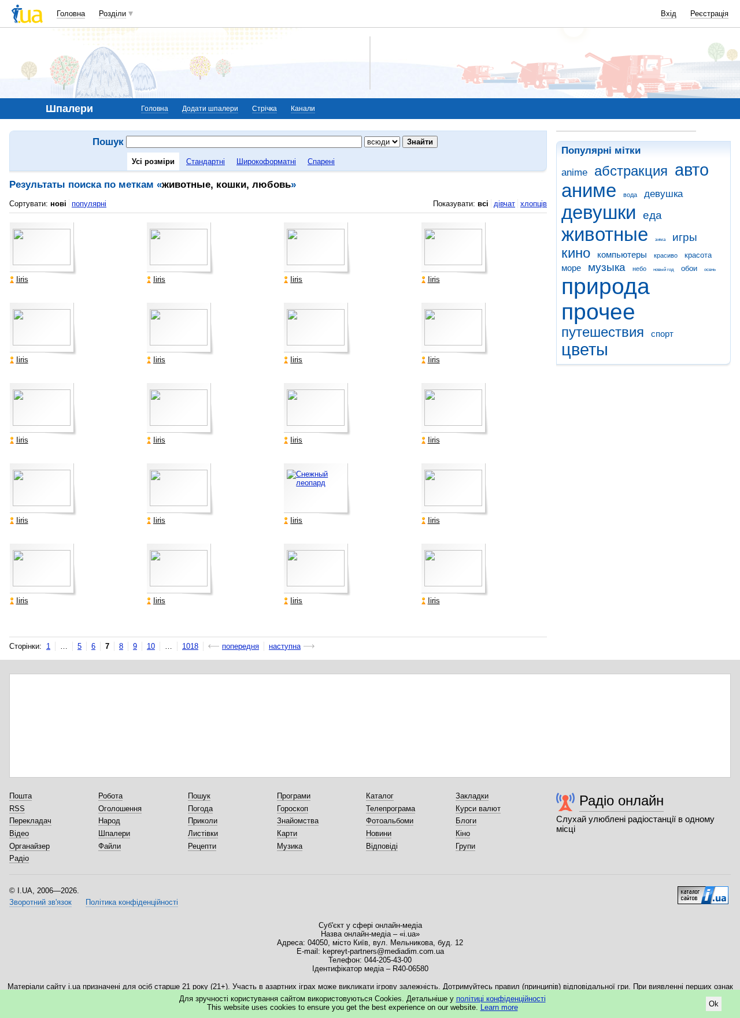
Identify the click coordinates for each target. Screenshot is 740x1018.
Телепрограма (390, 808)
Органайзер (29, 846)
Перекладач (30, 820)
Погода (200, 808)
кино (575, 253)
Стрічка (264, 109)
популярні (89, 203)
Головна (71, 13)
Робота (110, 796)
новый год (663, 269)
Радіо (19, 858)
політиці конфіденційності (501, 998)
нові (58, 203)
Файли (109, 846)
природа (605, 286)
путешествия (602, 332)
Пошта (20, 796)
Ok (714, 1004)
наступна (285, 646)
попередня (240, 646)
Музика (289, 846)
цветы (584, 349)
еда (652, 215)
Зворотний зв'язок (40, 902)
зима (660, 239)
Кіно (463, 833)
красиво (666, 255)
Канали (303, 109)
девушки (598, 212)
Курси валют (478, 808)
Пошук (199, 796)
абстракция (631, 171)
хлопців (533, 203)
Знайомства (298, 820)
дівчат (504, 203)
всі (483, 203)
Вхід (668, 13)
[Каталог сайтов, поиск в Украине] (703, 891)
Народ (109, 820)
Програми (293, 796)
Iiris (22, 279)
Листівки (203, 833)
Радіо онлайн (621, 800)
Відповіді (382, 846)
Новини (378, 833)
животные (604, 234)
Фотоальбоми (389, 820)
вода (630, 194)
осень (710, 269)
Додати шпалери (210, 109)
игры (684, 237)
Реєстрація (709, 13)
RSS (17, 808)
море (571, 268)
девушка (663, 193)
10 (151, 646)
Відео (19, 833)
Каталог (380, 796)
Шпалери (114, 833)
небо (639, 268)
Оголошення (120, 808)
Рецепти (202, 846)
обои (689, 268)
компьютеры (622, 254)
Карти (287, 833)
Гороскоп (292, 808)
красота (698, 255)
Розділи (112, 13)
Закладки (472, 796)
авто (692, 170)
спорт (662, 334)
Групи (465, 846)
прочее (598, 311)
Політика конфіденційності (132, 902)
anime (574, 172)
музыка (607, 267)
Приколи (202, 820)
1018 (190, 646)
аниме (588, 190)
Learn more (499, 1007)
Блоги (466, 820)
